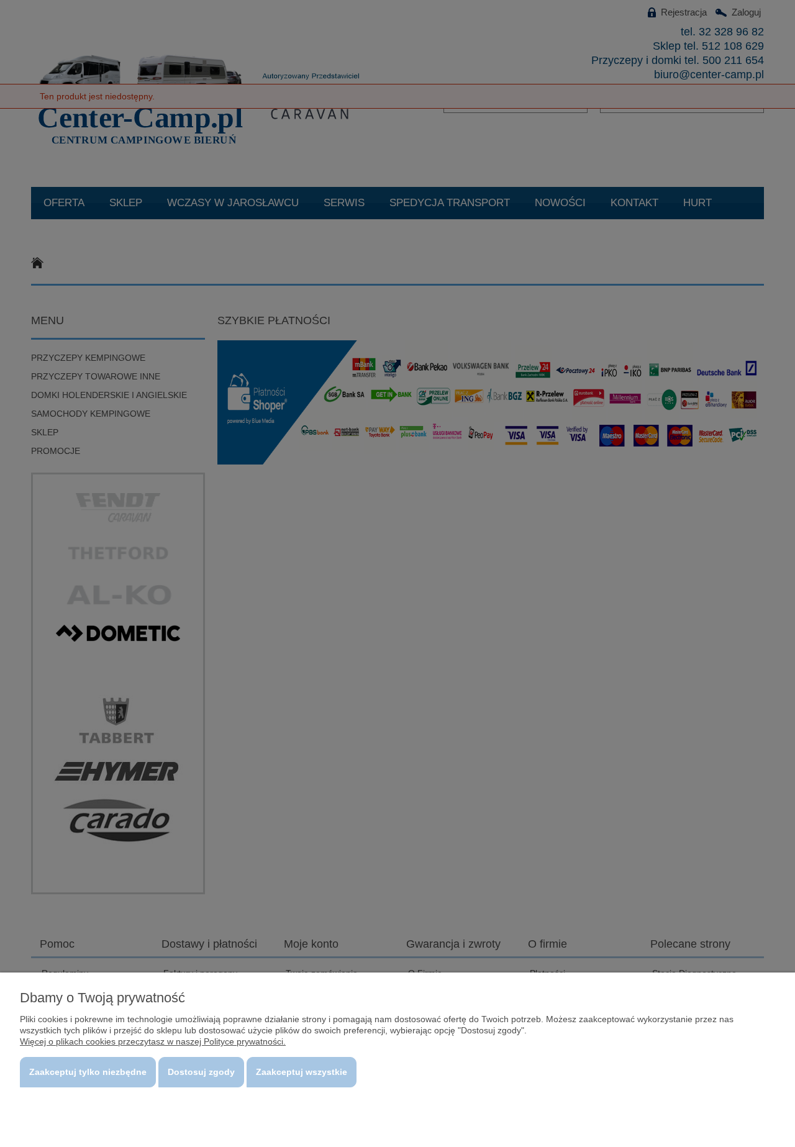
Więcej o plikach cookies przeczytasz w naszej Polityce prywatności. (153, 1041)
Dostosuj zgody (201, 1072)
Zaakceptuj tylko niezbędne (88, 1072)
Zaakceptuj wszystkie (301, 1072)
